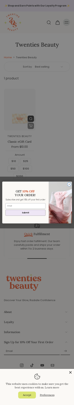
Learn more (52, 387)
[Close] (70, 372)
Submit (25, 212)
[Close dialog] (69, 184)
